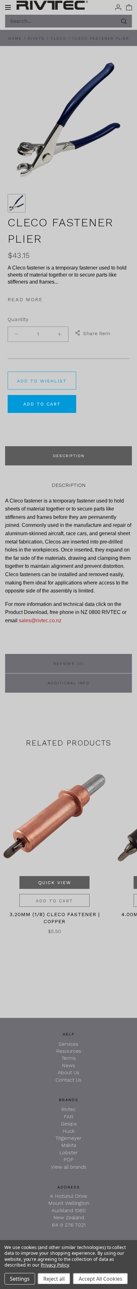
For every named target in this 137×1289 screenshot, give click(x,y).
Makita (68, 1145)
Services (68, 1044)
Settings (20, 1278)
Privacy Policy (54, 1265)
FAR (68, 1117)
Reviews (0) (69, 663)
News (68, 1065)
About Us (68, 1072)
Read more (25, 299)
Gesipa (68, 1124)
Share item (96, 333)
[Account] (118, 7)
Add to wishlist (42, 380)
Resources (68, 1051)
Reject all (54, 1278)
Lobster (68, 1152)
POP (68, 1159)
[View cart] (129, 7)
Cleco (58, 38)
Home (15, 38)
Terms (68, 1058)
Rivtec (68, 1109)
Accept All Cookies (100, 1278)
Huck (68, 1131)
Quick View (54, 882)
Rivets (36, 38)
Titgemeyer (68, 1138)
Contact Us (68, 1080)
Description (68, 456)
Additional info (68, 683)
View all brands (68, 1167)
